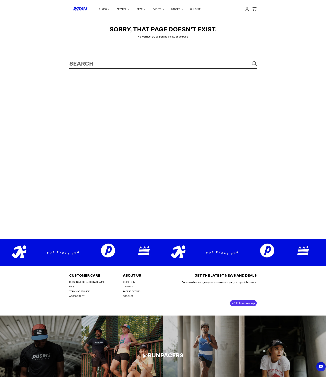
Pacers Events (131, 291)
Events (157, 9)
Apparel (122, 9)
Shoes (103, 9)
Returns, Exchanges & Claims (86, 282)
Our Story (129, 282)
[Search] (254, 63)
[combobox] (163, 63)
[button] (254, 9)
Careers (128, 286)
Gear (140, 9)
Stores (176, 9)
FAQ (71, 286)
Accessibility (77, 296)
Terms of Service (79, 291)
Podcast (128, 296)
